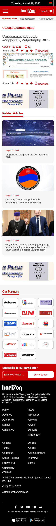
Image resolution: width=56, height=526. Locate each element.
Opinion (32, 442)
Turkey (5, 447)
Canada (6, 442)
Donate (44, 11)
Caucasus (7, 452)
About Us (7, 414)
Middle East (34, 434)
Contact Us (8, 429)
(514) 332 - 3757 (11, 486)
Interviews (33, 457)
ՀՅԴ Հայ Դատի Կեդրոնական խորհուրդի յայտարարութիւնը (23, 200)
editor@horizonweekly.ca (15, 491)
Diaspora (32, 429)
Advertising (8, 419)
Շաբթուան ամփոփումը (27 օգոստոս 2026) (26, 155)
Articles (32, 447)
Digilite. (46, 512)
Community (8, 467)
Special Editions (10, 457)
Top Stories (34, 414)
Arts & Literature (36, 452)
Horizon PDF (9, 462)
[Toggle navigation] (5, 11)
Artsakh (32, 424)
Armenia (32, 419)
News (31, 409)
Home (5, 409)
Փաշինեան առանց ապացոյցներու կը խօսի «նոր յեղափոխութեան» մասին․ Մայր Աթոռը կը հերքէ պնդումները (27, 247)
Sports (31, 462)
